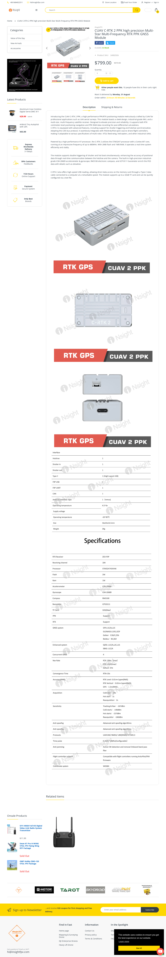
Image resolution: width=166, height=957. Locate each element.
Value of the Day (18, 38)
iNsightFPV (98, 27)
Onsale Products (17, 815)
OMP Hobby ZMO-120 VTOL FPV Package (29, 862)
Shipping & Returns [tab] (111, 107)
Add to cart (108, 81)
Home (9, 21)
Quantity (98, 70)
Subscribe (150, 910)
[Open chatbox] (160, 951)
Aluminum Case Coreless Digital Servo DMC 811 (30, 110)
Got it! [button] (139, 948)
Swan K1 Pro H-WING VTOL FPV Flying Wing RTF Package (29, 845)
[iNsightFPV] (15, 10)
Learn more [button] (124, 941)
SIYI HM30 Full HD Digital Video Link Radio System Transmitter (31, 828)
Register (147, 2)
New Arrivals (16, 43)
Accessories (16, 48)
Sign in (156, 2)
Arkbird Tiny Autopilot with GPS (29, 125)
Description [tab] (89, 107)
